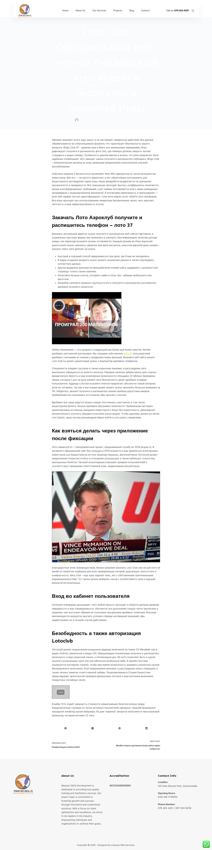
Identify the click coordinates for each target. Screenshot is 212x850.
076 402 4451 (181, 10)
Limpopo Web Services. (123, 845)
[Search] (193, 11)
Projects (117, 10)
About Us (80, 10)
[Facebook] (65, 728)
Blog (131, 10)
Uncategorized (129, 120)
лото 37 (128, 353)
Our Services (99, 10)
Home (65, 10)
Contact (145, 10)
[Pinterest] (119, 728)
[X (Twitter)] (92, 728)
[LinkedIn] (146, 728)
